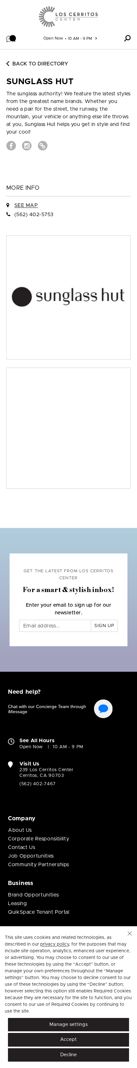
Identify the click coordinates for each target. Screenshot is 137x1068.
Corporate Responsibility (38, 838)
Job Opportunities (31, 856)
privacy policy (54, 944)
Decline (68, 1054)
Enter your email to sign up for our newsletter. (69, 609)
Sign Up (104, 626)
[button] (11, 38)
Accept (68, 1039)
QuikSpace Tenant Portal (38, 912)
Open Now (53, 38)
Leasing (17, 903)
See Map (26, 205)
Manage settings (68, 1024)
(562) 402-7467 (37, 784)
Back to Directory (40, 63)
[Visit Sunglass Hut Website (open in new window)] (42, 145)
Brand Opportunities (33, 894)
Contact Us (21, 847)
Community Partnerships (38, 864)
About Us (20, 830)
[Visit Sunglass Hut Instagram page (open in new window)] (27, 145)
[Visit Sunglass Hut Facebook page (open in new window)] (11, 145)
